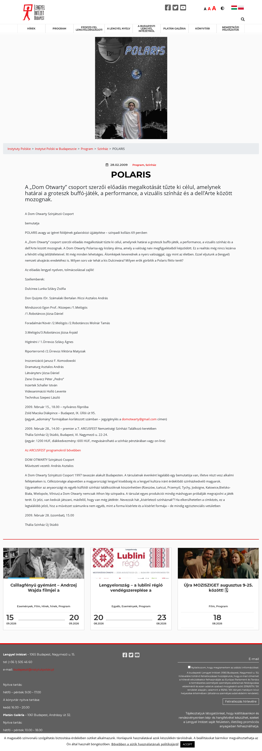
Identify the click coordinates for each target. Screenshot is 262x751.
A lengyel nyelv (118, 28)
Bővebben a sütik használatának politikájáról (144, 744)
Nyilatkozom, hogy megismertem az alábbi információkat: (225, 667)
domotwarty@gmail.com (139, 419)
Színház (151, 164)
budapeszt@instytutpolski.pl (34, 669)
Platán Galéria (174, 28)
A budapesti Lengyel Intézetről (146, 29)
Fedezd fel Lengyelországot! (89, 28)
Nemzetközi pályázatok (230, 28)
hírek (53, 606)
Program (59, 28)
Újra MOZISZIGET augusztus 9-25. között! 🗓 (218, 588)
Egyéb (116, 606)
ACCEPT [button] (187, 744)
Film (37, 606)
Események (25, 606)
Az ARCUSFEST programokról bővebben (53, 450)
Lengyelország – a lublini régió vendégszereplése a (131, 588)
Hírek (31, 28)
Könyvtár (202, 28)
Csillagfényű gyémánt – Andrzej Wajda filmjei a (43, 588)
